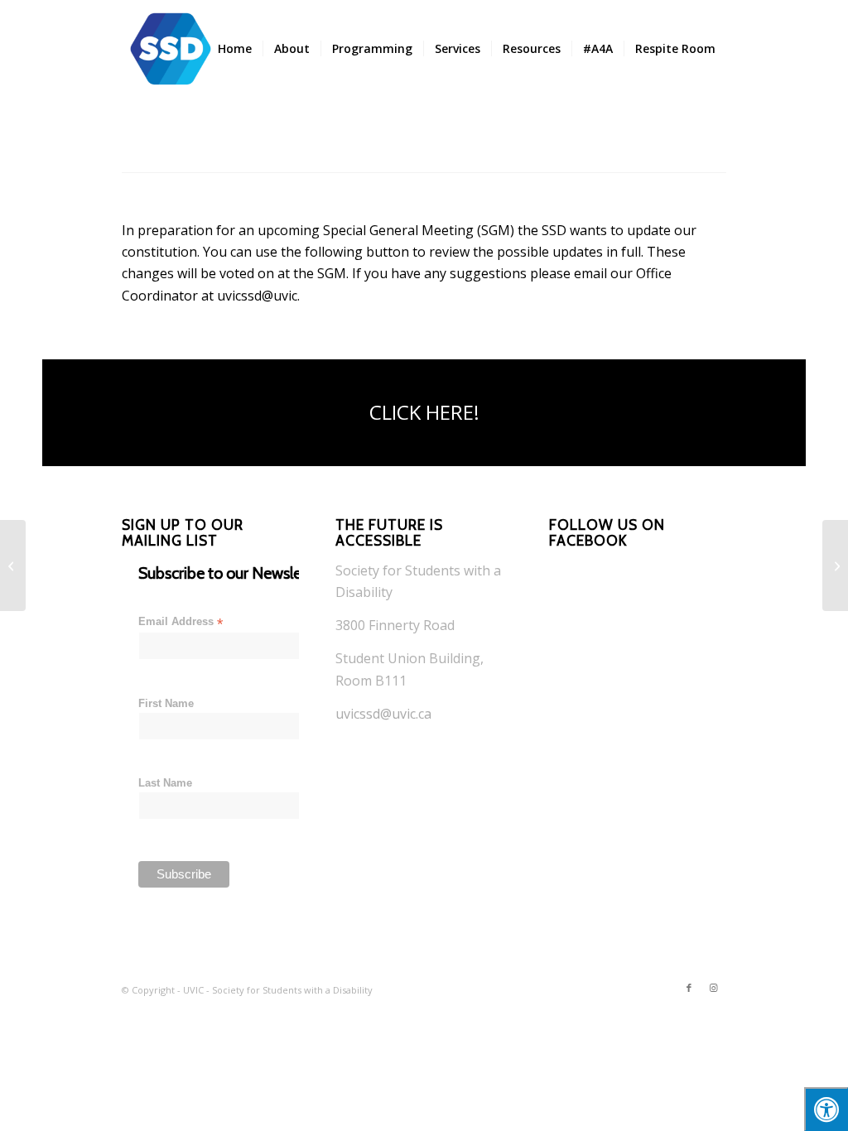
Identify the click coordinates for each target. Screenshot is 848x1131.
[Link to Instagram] (713, 987)
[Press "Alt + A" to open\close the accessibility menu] (826, 1109)
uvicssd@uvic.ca (383, 714)
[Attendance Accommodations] (835, 565)
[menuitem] (235, 49)
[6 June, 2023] (13, 565)
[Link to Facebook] (689, 987)
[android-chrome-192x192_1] (170, 49)
